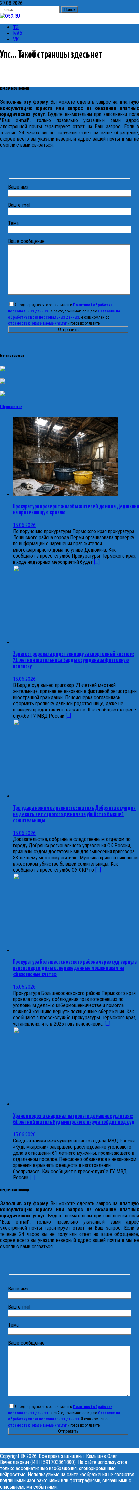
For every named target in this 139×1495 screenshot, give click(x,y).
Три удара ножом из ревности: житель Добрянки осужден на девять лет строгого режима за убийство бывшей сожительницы (74, 814)
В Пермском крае (11, 407)
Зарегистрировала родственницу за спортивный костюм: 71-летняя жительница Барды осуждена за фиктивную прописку (73, 660)
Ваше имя (18, 187)
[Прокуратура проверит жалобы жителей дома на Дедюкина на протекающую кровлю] (65, 494)
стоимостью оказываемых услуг (37, 323)
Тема (13, 223)
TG (16, 27)
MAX (18, 33)
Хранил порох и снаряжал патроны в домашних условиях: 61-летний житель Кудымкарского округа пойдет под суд (73, 1119)
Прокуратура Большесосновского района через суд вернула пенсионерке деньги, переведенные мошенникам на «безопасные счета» (75, 968)
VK (16, 40)
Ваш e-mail (19, 205)
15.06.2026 (24, 525)
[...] (97, 562)
